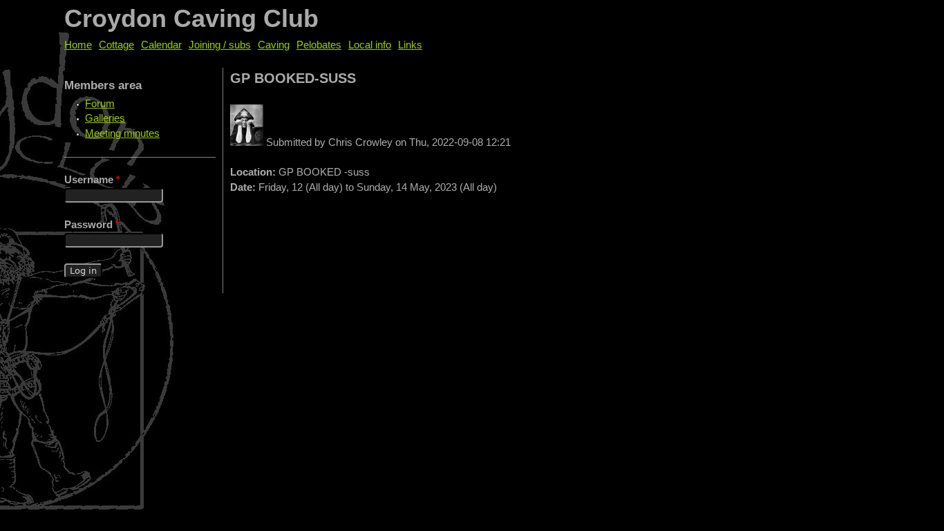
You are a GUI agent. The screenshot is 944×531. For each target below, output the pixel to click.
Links (410, 44)
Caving (274, 44)
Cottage (116, 44)
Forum (100, 103)
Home (78, 44)
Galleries (105, 118)
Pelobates (318, 44)
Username (92, 179)
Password (92, 224)
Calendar (161, 44)
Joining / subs (220, 44)
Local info (369, 44)
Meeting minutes (122, 133)
